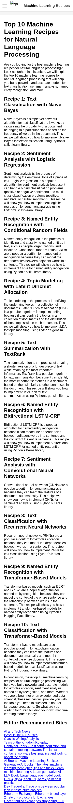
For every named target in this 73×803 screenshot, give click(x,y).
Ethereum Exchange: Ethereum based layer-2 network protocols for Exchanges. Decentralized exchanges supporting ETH (36, 797)
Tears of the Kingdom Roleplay (26, 742)
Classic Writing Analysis (21, 738)
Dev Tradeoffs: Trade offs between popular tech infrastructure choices (34, 788)
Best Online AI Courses (21, 735)
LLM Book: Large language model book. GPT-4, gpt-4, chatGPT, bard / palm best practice (32, 779)
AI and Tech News (17, 731)
